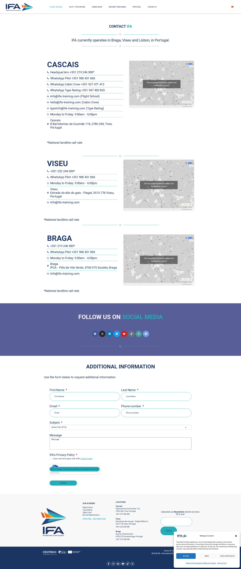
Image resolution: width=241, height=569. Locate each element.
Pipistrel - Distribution (94, 519)
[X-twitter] (132, 564)
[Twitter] (117, 334)
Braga (59, 238)
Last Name (128, 390)
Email (54, 406)
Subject (55, 422)
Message (56, 435)
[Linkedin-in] (118, 564)
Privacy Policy (87, 459)
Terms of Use (221, 563)
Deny (207, 556)
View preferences (227, 556)
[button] (236, 536)
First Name (57, 390)
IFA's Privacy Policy (62, 455)
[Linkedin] (109, 334)
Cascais (63, 64)
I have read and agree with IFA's (73, 459)
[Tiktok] (131, 334)
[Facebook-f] (109, 564)
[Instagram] (102, 334)
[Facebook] (95, 334)
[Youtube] (124, 334)
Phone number (131, 406)
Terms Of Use (169, 551)
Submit (169, 531)
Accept (186, 556)
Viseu (57, 163)
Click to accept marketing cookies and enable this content (159, 185)
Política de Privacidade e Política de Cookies (201, 563)
